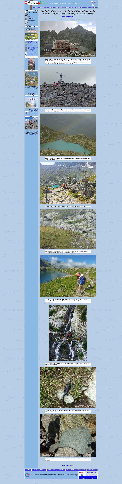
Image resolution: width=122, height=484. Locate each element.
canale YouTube (33, 134)
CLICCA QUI (31, 94)
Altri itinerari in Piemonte (32, 55)
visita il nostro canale (91, 472)
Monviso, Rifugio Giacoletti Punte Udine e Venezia (32, 42)
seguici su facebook (91, 474)
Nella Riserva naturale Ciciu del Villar (31, 50)
